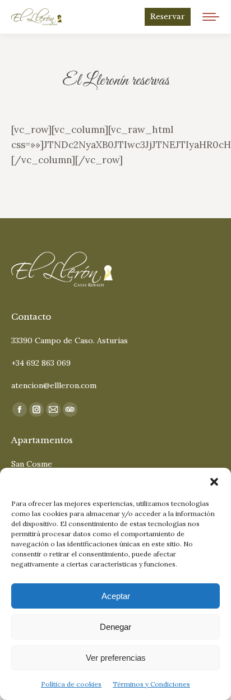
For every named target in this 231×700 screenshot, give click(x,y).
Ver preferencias (116, 657)
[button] (214, 481)
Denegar (115, 627)
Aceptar (115, 596)
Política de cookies (71, 684)
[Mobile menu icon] (211, 17)
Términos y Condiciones (151, 684)
